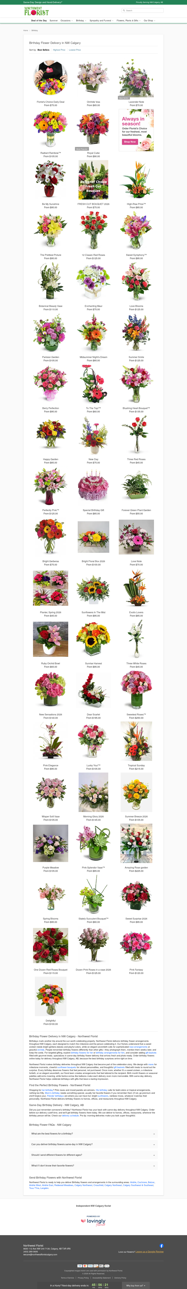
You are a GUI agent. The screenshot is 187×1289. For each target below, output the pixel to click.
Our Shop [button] (149, 20)
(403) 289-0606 (30, 1251)
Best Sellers (43, 49)
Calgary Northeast (113, 1185)
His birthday (101, 1089)
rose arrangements (138, 1046)
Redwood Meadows (63, 1185)
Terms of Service (67, 1278)
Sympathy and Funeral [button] (101, 20)
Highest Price (59, 49)
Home (25, 30)
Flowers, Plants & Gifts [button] (128, 20)
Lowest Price (75, 49)
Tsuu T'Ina (34, 1187)
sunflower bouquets (66, 1067)
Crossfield (98, 1185)
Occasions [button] (66, 20)
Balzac (151, 1182)
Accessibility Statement (101, 1278)
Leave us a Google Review (150, 1251)
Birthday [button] (80, 20)
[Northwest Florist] (44, 11)
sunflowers (103, 1095)
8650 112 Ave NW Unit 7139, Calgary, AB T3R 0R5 (47, 1248)
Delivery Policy (120, 1278)
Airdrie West (35, 1185)
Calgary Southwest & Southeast (138, 1185)
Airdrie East (47, 1185)
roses (151, 1064)
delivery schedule (70, 1115)
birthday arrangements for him (110, 1052)
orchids (40, 1049)
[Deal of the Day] (136, 130)
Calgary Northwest (83, 1185)
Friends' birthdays (55, 1095)
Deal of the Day (39, 20)
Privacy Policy (83, 1278)
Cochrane (142, 1182)
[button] (179, 1276)
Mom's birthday (52, 1092)
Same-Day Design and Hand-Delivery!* (43, 2)
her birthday (47, 1089)
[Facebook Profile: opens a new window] (162, 1246)
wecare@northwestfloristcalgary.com (40, 1254)
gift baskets (151, 1052)
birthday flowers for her (82, 1052)
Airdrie (133, 1182)
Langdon (44, 1187)
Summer (54, 20)
